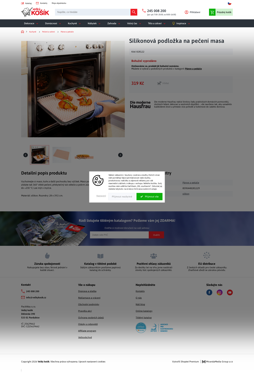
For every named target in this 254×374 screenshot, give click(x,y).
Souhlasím (150, 196)
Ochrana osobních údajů (91, 317)
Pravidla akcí (85, 311)
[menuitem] (31, 23)
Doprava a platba (87, 291)
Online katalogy (144, 311)
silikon (186, 193)
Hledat (134, 12)
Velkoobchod (85, 337)
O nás (139, 297)
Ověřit (156, 234)
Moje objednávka (59, 3)
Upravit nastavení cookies (91, 361)
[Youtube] (230, 292)
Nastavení (101, 196)
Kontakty (43, 3)
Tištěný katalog (144, 317)
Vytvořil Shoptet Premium (185, 361)
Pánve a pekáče (193, 68)
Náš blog (140, 304)
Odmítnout (121, 196)
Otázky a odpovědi (88, 324)
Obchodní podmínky (88, 304)
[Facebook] (209, 292)
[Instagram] (220, 292)
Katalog (28, 3)
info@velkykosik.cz (36, 297)
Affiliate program (87, 330)
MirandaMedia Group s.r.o (219, 361)
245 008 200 (32, 291)
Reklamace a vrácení (89, 297)
